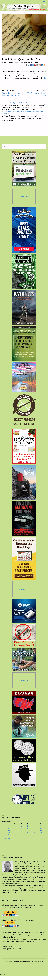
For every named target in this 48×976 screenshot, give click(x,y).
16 (28, 830)
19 (2, 832)
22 (21, 832)
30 (28, 834)
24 (34, 832)
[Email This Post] (28, 65)
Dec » (9, 839)
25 (41, 832)
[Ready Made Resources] (24, 271)
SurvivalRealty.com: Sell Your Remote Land (19, 103)
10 (34, 828)
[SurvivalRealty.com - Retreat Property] (24, 168)
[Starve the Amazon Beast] (24, 635)
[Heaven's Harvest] (24, 446)
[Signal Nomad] (24, 482)
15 (21, 830)
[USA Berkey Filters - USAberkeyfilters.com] (24, 659)
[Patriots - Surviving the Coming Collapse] (24, 307)
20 (9, 832)
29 (21, 834)
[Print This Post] (26, 65)
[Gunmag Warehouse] (24, 518)
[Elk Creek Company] (24, 410)
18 (41, 830)
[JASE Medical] (24, 726)
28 (15, 834)
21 (15, 832)
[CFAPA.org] (24, 775)
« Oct (4, 839)
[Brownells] (24, 558)
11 (41, 828)
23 (28, 832)
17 (34, 830)
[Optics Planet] (24, 799)
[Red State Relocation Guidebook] (24, 702)
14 (15, 830)
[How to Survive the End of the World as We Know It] (24, 343)
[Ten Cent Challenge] (24, 750)
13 (9, 830)
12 (2, 830)
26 (2, 834)
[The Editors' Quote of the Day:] (24, 34)
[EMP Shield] (24, 611)
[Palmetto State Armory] (24, 230)
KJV (44, 78)
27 (9, 834)
